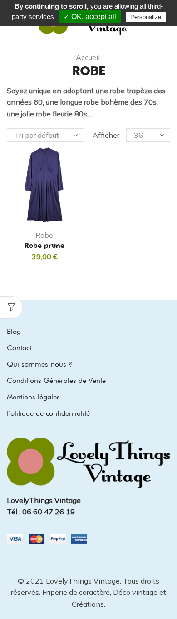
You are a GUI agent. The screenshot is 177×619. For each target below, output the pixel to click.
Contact (19, 347)
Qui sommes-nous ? (39, 364)
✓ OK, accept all (90, 16)
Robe (44, 235)
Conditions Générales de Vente (56, 380)
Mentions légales (33, 397)
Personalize (145, 17)
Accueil (88, 57)
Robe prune (44, 246)
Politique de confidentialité (48, 413)
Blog (14, 331)
